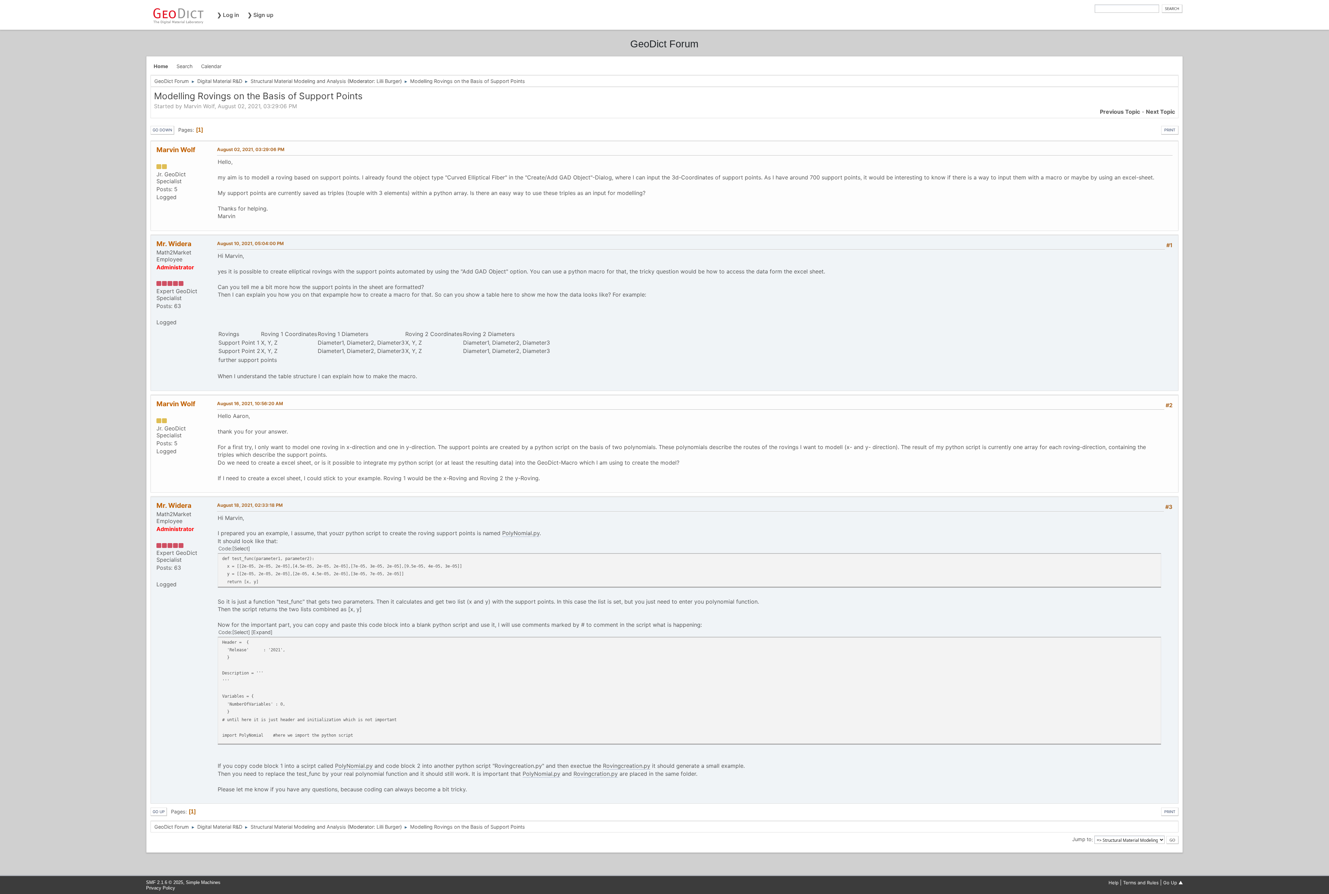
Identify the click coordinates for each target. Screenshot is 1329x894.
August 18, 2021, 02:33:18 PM (250, 505)
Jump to (1082, 839)
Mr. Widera (173, 244)
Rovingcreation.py (626, 765)
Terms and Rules (1141, 882)
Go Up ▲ (1173, 882)
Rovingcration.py (595, 773)
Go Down (162, 130)
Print (1169, 130)
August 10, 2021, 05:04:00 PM (250, 243)
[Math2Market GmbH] (159, 313)
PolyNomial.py (521, 533)
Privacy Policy (160, 888)
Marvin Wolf (175, 150)
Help (1114, 882)
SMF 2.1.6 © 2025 (164, 882)
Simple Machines (203, 882)
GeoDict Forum (664, 43)
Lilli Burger (388, 81)
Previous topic (1120, 111)
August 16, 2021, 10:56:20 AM (250, 403)
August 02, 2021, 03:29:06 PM (250, 149)
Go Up (159, 811)
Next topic (1160, 111)
